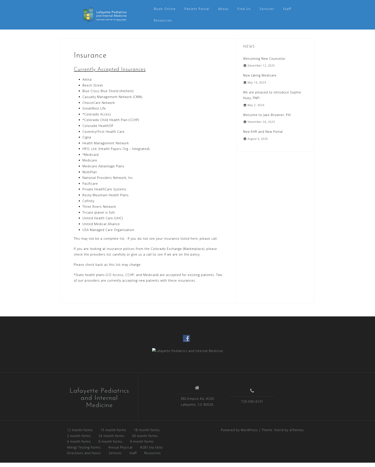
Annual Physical (120, 447)
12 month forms (80, 430)
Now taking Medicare (259, 75)
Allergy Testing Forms (84, 447)
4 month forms (79, 441)
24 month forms (111, 436)
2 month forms (79, 436)
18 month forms (147, 430)
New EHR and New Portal (263, 132)
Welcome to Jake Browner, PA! (267, 115)
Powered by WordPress (239, 430)
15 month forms (113, 430)
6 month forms (110, 441)
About (223, 9)
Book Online (165, 9)
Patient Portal (196, 9)
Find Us (244, 9)
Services (267, 9)
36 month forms (145, 436)
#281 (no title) (151, 447)
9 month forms (142, 441)
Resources (163, 20)
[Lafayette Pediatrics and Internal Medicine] (187, 351)
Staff (287, 9)
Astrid (279, 430)
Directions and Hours (84, 453)
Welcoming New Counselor (264, 59)
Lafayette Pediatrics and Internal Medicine (99, 398)
